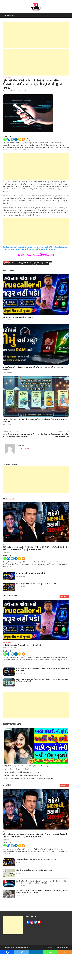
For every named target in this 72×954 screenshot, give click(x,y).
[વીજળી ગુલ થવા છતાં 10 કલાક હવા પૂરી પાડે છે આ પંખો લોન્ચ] (9, 870)
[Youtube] (39, 922)
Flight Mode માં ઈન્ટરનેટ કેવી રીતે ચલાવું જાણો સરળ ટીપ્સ (21, 772)
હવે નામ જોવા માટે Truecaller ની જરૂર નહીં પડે (18, 317)
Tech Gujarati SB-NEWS (21, 947)
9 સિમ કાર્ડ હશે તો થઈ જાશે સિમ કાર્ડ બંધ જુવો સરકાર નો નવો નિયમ (36, 584)
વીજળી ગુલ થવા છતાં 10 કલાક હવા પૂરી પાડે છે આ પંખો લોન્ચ (34, 870)
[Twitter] (12, 139)
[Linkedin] (16, 139)
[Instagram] (31, 922)
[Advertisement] (36, 35)
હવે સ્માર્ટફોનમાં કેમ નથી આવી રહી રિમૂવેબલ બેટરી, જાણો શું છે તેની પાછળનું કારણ (28, 778)
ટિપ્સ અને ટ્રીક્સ (7, 77)
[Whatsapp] (5, 139)
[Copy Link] (19, 139)
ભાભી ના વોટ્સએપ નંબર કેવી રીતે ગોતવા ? (16, 769)
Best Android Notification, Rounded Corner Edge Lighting (22, 775)
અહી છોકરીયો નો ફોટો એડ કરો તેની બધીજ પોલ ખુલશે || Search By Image (26, 766)
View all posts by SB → (24, 449)
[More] (23, 139)
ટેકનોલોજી (5, 544)
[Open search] (67, 15)
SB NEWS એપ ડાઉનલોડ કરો (36, 255)
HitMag (66, 947)
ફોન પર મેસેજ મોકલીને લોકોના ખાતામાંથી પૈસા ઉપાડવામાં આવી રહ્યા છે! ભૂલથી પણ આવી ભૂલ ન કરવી (26, 264)
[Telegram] (35, 922)
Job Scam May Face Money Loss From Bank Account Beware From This (30, 262)
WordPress (58, 947)
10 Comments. (23, 91)
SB (16, 91)
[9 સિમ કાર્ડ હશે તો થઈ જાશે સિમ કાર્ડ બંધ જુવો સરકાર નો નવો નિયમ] (9, 584)
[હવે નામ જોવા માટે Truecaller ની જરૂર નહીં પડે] (36, 295)
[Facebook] (8, 139)
